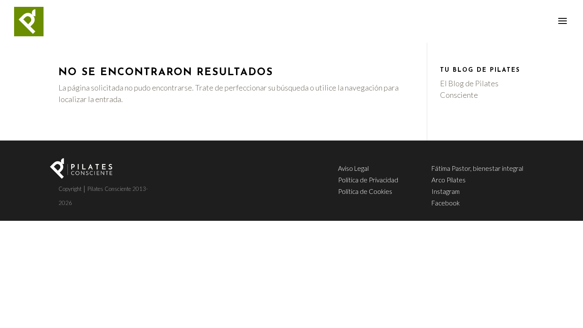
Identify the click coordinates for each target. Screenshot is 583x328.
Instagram (445, 191)
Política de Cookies (365, 191)
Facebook (445, 203)
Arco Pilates (448, 180)
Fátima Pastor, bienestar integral (477, 168)
